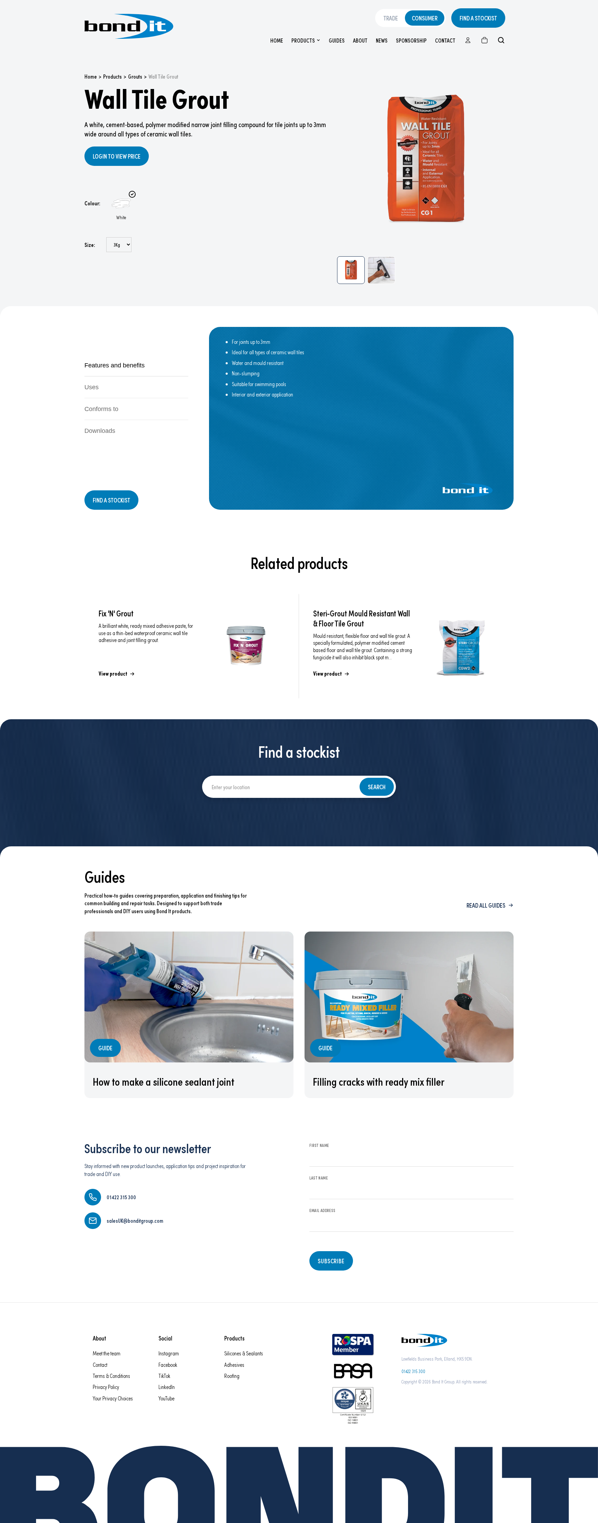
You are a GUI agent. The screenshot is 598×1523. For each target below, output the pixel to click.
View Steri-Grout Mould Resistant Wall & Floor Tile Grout (406, 646)
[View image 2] (381, 270)
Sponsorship (411, 40)
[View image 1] (351, 270)
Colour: (92, 203)
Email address (322, 1210)
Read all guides (485, 905)
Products (303, 40)
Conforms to (101, 409)
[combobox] (279, 787)
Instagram (168, 1353)
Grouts (135, 76)
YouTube (166, 1398)
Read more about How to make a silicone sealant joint (188, 1015)
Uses (91, 387)
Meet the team (106, 1353)
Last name (318, 1178)
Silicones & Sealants (243, 1353)
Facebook (167, 1364)
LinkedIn (166, 1386)
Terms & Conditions (111, 1375)
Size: (89, 244)
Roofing (231, 1375)
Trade (390, 18)
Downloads (99, 430)
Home (276, 40)
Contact (445, 40)
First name (319, 1145)
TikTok (164, 1375)
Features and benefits (114, 365)
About (360, 40)
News (382, 40)
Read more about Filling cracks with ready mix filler (409, 1015)
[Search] (501, 40)
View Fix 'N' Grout (192, 646)
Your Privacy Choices (113, 1398)
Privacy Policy (106, 1386)
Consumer (424, 18)
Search (377, 787)
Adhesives (234, 1364)
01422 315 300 (413, 1371)
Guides (337, 40)
